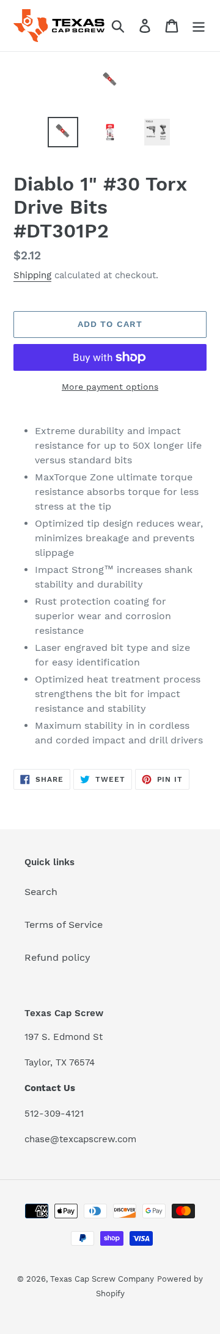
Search (40, 891)
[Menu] (198, 26)
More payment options (110, 386)
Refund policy (57, 957)
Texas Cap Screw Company (102, 1278)
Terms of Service (63, 924)
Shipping (32, 275)
